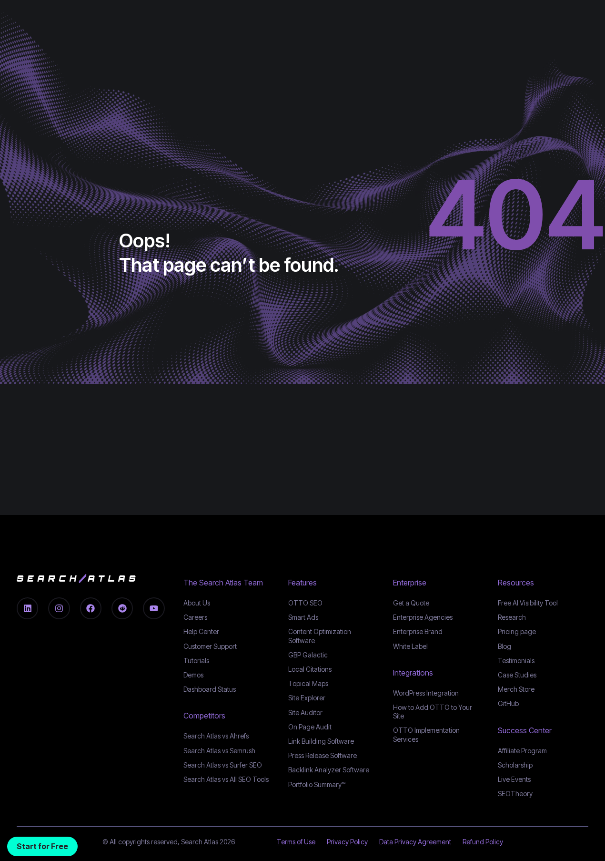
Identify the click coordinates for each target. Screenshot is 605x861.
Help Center (201, 631)
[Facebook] (90, 608)
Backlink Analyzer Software (328, 770)
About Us (196, 603)
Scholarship (515, 765)
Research (512, 617)
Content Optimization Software (319, 635)
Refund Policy (483, 842)
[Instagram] (59, 608)
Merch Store (516, 689)
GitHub (508, 703)
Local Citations (310, 669)
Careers (195, 617)
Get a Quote (411, 603)
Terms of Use (296, 842)
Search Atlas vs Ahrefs (216, 736)
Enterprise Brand (418, 631)
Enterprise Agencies (423, 617)
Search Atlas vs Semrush (219, 751)
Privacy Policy (347, 842)
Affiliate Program (522, 751)
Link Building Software (321, 741)
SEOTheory (515, 793)
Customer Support (210, 646)
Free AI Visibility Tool (528, 603)
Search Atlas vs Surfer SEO (222, 765)
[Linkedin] (27, 608)
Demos (193, 675)
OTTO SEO (305, 603)
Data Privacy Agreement (415, 842)
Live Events (514, 779)
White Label (410, 646)
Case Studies (517, 675)
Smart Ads (303, 617)
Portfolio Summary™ (316, 784)
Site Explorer (306, 698)
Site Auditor (305, 712)
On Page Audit (310, 727)
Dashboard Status (209, 689)
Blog (504, 646)
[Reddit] (122, 608)
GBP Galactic (308, 655)
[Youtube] (153, 608)
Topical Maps (308, 683)
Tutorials (196, 660)
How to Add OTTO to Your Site (432, 711)
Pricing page (517, 631)
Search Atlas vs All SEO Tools (226, 779)
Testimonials (516, 660)
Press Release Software (322, 755)
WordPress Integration (426, 693)
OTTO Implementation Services (426, 734)
